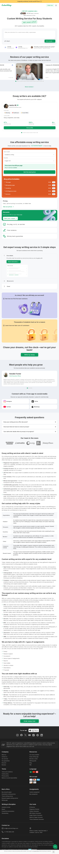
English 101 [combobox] (8, 161)
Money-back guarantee (15, 236)
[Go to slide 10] (28, 81)
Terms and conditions (7, 771)
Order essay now (29, 721)
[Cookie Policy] (36, 851)
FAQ (30, 764)
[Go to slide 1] (15, 81)
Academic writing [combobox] (9, 154)
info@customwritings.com (11, 828)
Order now (50, 5)
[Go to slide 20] (43, 81)
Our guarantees (6, 760)
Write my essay (29, 355)
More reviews (29, 87)
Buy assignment (33, 794)
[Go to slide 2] (17, 81)
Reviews (4, 764)
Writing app (5, 800)
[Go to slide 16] (37, 81)
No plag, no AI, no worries (16, 224)
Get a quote (49, 41)
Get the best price (29, 172)
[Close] (53, 852)
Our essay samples (34, 754)
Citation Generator (34, 811)
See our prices (7, 206)
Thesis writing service (7, 796)
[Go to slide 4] (20, 81)
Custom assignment (34, 792)
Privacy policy (5, 775)
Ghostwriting (5, 813)
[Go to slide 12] (31, 81)
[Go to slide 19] (41, 81)
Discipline (6, 157)
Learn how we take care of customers (17, 325)
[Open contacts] (55, 846)
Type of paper (7, 151)
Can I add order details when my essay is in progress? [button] (19, 431)
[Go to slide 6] (28, 132)
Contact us (4, 756)
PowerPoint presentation (8, 811)
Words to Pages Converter (36, 817)
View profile (29, 127)
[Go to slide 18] (40, 81)
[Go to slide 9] (27, 81)
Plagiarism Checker (34, 809)
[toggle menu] (56, 5)
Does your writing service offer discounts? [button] (16, 422)
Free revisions (11, 230)
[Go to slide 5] (21, 81)
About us (4, 754)
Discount (4, 762)
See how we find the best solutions (16, 298)
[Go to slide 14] (34, 81)
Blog (30, 762)
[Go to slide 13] (33, 81)
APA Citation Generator (35, 813)
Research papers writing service (10, 798)
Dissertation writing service (9, 794)
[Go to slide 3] (18, 81)
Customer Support (37, 145)
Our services (5, 758)
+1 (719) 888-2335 (9, 832)
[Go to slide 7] (24, 81)
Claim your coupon (9, 218)
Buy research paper (7, 792)
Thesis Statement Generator (36, 819)
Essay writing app (33, 756)
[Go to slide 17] (38, 81)
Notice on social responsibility (9, 777)
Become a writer (33, 758)
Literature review (6, 807)
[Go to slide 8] (25, 81)
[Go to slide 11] (30, 81)
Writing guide (32, 760)
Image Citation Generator (35, 815)
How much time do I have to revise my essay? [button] (16, 426)
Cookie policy (5, 773)
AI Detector (32, 807)
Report (3, 809)
